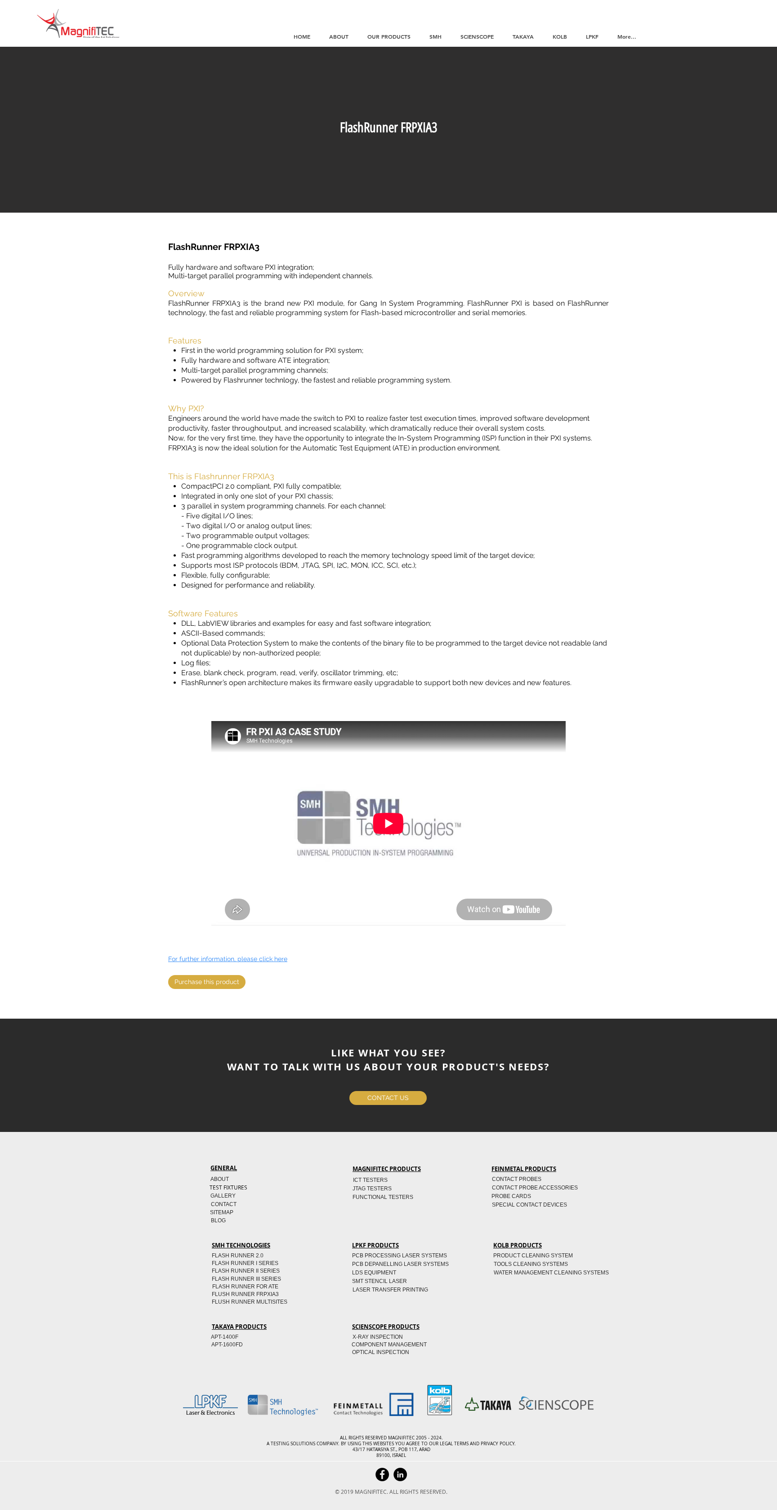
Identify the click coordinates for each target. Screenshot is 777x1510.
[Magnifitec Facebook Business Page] (382, 1474)
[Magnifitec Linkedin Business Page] (400, 1474)
